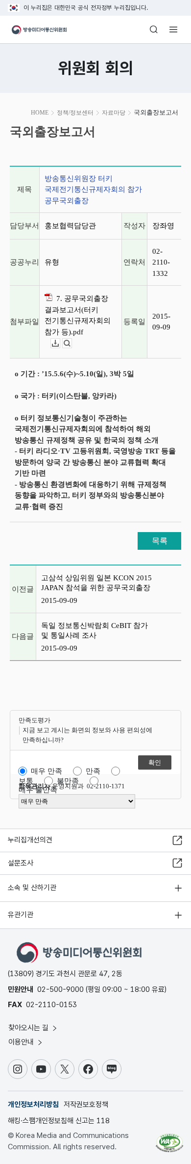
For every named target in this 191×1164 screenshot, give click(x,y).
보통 (26, 781)
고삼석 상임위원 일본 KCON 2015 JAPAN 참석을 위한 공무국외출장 (96, 583)
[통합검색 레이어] (154, 29)
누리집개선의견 (30, 840)
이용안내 (22, 1042)
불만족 (68, 781)
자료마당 (113, 112)
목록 (159, 541)
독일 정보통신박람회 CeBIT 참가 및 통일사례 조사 (94, 630)
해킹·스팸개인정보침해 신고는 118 (59, 1120)
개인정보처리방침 (33, 1104)
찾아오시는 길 (29, 1027)
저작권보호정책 (86, 1104)
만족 (93, 771)
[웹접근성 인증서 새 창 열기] (169, 1138)
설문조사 (20, 863)
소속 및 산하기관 (32, 887)
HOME (39, 112)
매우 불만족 (38, 790)
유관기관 (20, 914)
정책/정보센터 (75, 112)
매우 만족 (46, 771)
